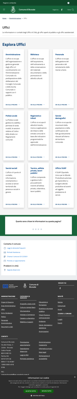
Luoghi (60, 319)
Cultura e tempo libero (27, 307)
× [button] (74, 377)
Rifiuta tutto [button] (46, 391)
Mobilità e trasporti (26, 322)
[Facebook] (61, 9)
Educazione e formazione (43, 303)
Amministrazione (15, 18)
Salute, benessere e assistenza (45, 326)
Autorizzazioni (44, 331)
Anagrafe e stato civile (27, 304)
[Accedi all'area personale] (68, 3)
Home (4, 18)
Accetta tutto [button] (31, 391)
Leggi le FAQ (24, 355)
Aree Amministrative (8, 306)
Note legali (42, 352)
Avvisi (60, 309)
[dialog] (38, 387)
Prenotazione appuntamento (25, 343)
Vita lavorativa (25, 311)
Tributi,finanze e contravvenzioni (44, 316)
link (58, 387)
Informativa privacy (45, 348)
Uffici (3, 309)
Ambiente (42, 321)
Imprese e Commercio (27, 314)
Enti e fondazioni (7, 313)
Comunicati (61, 306)
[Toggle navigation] (4, 9)
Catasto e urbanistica (27, 318)
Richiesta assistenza (27, 358)
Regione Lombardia (9, 3)
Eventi (60, 323)
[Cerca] (73, 9)
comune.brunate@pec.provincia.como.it (15, 374)
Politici (3, 316)
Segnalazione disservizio (24, 350)
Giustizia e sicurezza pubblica (46, 310)
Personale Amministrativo (6, 321)
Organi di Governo (7, 302)
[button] (38, 396)
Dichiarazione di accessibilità (44, 357)
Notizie (60, 302)
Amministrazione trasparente (45, 343)
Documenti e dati (7, 327)
